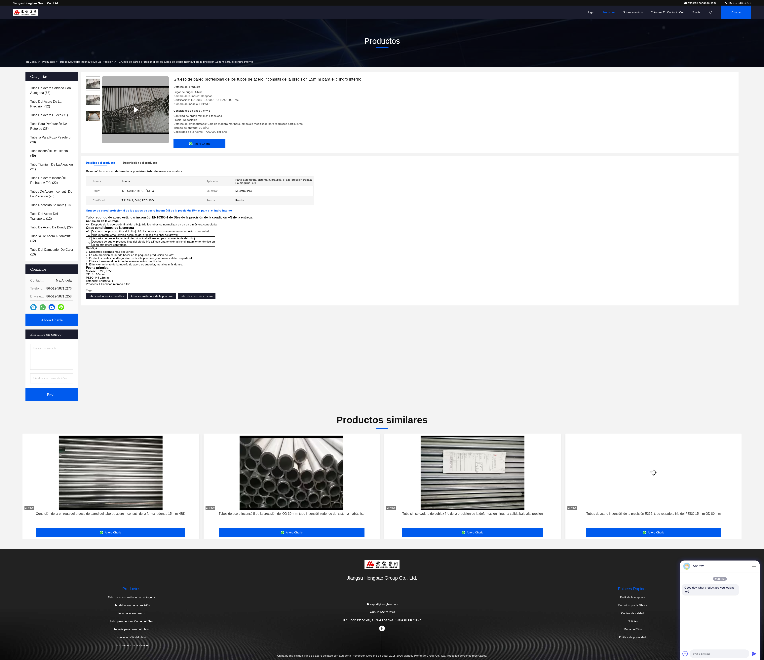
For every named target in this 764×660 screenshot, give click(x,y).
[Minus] (754, 566)
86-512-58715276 (739, 2)
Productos (608, 12)
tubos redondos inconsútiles (106, 296)
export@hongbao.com (702, 2)
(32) (45, 104)
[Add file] (685, 653)
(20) (50, 140)
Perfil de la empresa (632, 597)
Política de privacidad (632, 637)
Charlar (736, 12)
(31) (49, 115)
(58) (50, 90)
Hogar (590, 12)
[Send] (754, 653)
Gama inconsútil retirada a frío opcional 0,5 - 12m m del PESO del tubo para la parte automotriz (653, 513)
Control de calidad (632, 613)
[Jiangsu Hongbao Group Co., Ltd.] (25, 12)
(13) (51, 252)
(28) (48, 126)
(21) (51, 167)
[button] (29, 482)
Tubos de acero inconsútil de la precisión (86, 61)
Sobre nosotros (633, 12)
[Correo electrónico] (51, 307)
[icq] (60, 307)
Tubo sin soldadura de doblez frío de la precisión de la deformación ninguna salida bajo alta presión (291, 513)
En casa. (31, 61)
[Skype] (33, 307)
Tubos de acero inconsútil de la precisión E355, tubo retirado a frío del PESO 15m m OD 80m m (472, 513)
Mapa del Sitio (633, 629)
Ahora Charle (52, 320)
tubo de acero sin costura (197, 296)
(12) (44, 216)
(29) (51, 227)
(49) (49, 153)
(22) (48, 180)
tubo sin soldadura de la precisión (152, 296)
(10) (50, 205)
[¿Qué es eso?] (43, 307)
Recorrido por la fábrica (632, 605)
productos (48, 61)
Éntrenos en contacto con (667, 12)
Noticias (633, 621)
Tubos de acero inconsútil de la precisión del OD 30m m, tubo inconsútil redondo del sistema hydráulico (110, 513)
